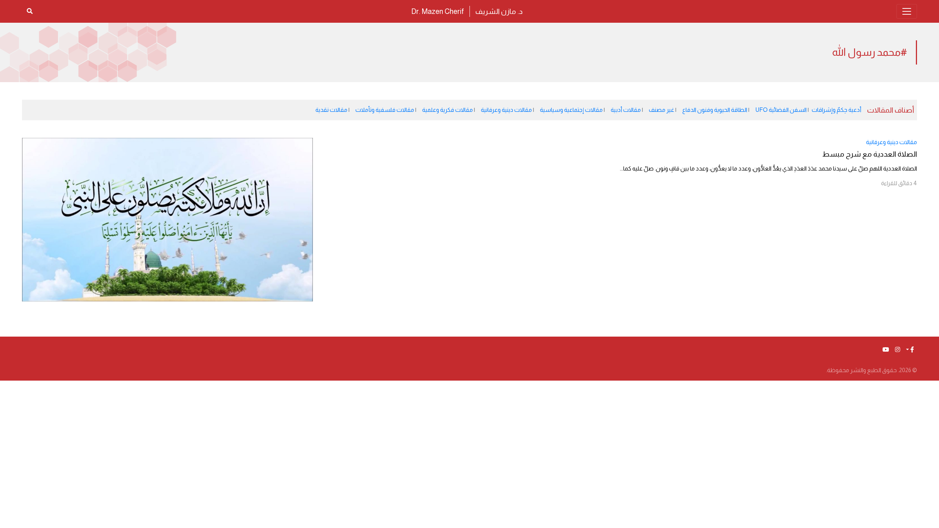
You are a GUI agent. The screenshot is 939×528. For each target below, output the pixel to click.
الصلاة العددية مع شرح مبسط (869, 154)
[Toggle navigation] (906, 11)
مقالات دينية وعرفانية (506, 110)
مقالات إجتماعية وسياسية (571, 110)
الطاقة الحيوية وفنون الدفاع (714, 110)
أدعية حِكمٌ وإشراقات (836, 110)
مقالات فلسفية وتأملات (384, 110)
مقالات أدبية (626, 110)
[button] (910, 349)
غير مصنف (661, 110)
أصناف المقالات (890, 110)
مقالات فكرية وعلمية (447, 110)
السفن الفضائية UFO (781, 110)
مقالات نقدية (331, 110)
